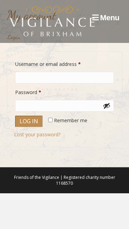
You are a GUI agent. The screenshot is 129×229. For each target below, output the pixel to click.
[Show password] (106, 106)
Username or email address (57, 63)
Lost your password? (37, 134)
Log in (29, 121)
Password (38, 92)
